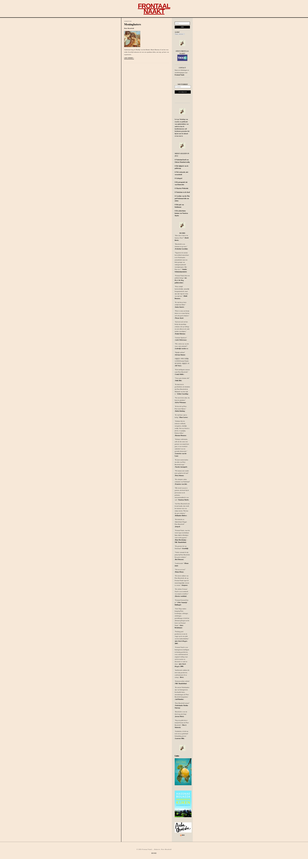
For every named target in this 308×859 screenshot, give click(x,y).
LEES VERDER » (129, 58)
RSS (183, 835)
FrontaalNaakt (154, 8)
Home (154, 853)
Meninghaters (132, 24)
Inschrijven (183, 92)
